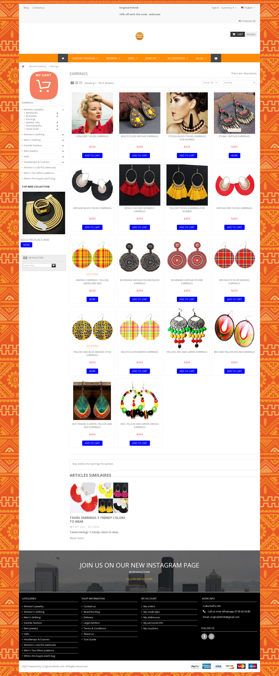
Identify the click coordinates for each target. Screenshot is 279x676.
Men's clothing (32, 140)
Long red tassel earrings (92, 136)
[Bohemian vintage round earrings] (187, 257)
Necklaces (32, 112)
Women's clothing (34, 134)
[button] (178, 58)
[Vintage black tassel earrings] (92, 185)
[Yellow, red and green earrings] (187, 329)
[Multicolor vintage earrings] (140, 113)
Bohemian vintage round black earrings (140, 281)
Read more (77, 538)
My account (149, 598)
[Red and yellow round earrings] (234, 329)
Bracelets (31, 116)
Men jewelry (31, 151)
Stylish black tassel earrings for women (187, 138)
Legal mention (92, 623)
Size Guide (90, 639)
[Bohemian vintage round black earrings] (140, 257)
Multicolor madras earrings (139, 352)
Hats (26, 156)
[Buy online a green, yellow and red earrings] (92, 400)
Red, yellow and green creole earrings (140, 425)
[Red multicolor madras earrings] (234, 257)
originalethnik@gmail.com (225, 617)
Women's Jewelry (34, 109)
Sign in (215, 7)
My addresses (151, 617)
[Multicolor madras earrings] (140, 329)
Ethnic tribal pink (34, 239)
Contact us (38, 7)
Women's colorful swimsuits (40, 167)
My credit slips (151, 611)
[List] (76, 83)
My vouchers (150, 628)
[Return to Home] (23, 66)
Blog (26, 7)
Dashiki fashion (33, 145)
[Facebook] (204, 636)
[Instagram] (211, 636)
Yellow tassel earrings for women (187, 209)
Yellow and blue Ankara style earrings (92, 353)
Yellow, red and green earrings (187, 352)
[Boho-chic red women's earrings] (140, 185)
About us (89, 634)
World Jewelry (34, 125)
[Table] (80, 83)
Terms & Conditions (95, 628)
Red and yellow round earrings (234, 352)
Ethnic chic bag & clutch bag (39, 178)
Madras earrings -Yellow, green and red (92, 281)
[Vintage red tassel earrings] (234, 185)
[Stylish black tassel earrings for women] (187, 113)
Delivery (88, 617)
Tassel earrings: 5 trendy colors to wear (97, 520)
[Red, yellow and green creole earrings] (140, 400)
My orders (149, 606)
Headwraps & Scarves (37, 162)
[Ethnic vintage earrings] (234, 113)
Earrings (30, 119)
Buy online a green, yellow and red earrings (92, 425)
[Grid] (72, 83)
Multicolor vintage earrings (139, 136)
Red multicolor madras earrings (234, 281)
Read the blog (92, 611)
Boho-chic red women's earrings (140, 209)
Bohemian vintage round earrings (187, 281)
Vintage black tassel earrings (92, 208)
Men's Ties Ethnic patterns (39, 173)
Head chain (32, 129)
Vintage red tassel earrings (234, 208)
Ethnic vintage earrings (234, 136)
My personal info (153, 623)
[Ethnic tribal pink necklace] (44, 213)
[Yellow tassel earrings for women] (187, 185)
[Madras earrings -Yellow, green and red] (92, 257)
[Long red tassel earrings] (92, 113)
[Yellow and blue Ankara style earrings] (92, 329)
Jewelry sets (33, 122)
